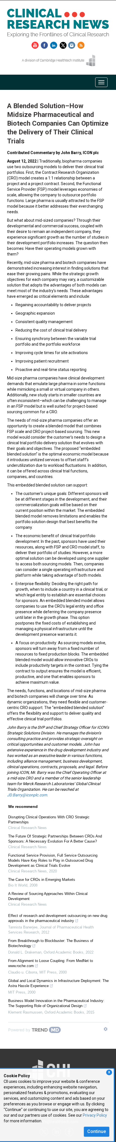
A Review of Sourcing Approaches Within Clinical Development (48, 896)
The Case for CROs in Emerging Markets (41, 879)
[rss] (80, 44)
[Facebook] (45, 44)
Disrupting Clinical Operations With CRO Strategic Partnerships (49, 819)
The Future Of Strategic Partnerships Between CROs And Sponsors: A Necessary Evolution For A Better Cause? (55, 838)
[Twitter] (63, 44)
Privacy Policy (95, 1115)
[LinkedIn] (54, 44)
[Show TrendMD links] (105, 1029)
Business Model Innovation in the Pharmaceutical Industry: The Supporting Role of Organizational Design (56, 1003)
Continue (96, 1131)
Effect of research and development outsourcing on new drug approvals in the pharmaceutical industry (57, 918)
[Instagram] (72, 44)
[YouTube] (36, 44)
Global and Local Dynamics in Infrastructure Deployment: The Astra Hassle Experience (58, 983)
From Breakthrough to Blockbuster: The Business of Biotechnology (50, 943)
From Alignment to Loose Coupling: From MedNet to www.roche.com (50, 963)
